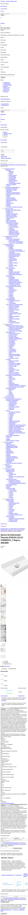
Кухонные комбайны (14, 406)
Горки (10, 508)
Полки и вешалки (13, 262)
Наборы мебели (13, 260)
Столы (10, 261)
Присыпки (11, 383)
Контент (5, 134)
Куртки (11, 478)
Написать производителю (8, 875)
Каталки (11, 296)
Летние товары (10, 500)
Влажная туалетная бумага (15, 338)
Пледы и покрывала (11, 199)
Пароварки (12, 405)
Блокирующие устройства (15, 282)
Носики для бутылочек (14, 430)
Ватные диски (12, 336)
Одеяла (8, 196)
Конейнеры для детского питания (17, 425)
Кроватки (8, 170)
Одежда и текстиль (9, 468)
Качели (11, 294)
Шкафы (11, 247)
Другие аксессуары (14, 234)
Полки (10, 320)
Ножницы (11, 345)
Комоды (8, 185)
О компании (6, 82)
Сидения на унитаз (14, 358)
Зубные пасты (12, 351)
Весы (10, 353)
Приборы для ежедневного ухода (14, 325)
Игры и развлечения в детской (13, 286)
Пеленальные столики (14, 253)
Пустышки (12, 341)
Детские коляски (9, 208)
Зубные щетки (12, 350)
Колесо (11, 174)
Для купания (12, 379)
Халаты (11, 367)
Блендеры (11, 408)
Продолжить (4, 913)
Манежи (11, 248)
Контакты (5, 91)
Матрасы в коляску (14, 232)
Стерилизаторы (13, 402)
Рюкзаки (11, 494)
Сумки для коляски (14, 227)
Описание (3, 803)
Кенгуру (11, 492)
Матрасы (8, 201)
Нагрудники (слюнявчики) (12, 435)
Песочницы (12, 509)
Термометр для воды (14, 369)
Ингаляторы (12, 342)
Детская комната (9, 244)
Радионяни (12, 278)
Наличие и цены (7, 133)
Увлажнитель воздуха (14, 300)
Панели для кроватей (14, 318)
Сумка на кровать (13, 312)
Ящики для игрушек (14, 273)
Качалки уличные (13, 513)
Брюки (10, 475)
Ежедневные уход (10, 332)
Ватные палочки (13, 334)
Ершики (11, 434)
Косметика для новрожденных (13, 375)
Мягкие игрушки (10, 444)
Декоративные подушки (15, 313)
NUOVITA (7, 666)
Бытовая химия (10, 396)
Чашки (10, 419)
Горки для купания (13, 372)
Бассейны (11, 510)
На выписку (9, 466)
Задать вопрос (4, 695)
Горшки (11, 356)
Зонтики (11, 228)
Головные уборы (10, 470)
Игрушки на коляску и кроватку (14, 463)
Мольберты (12, 298)
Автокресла (9, 237)
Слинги (11, 493)
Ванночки (11, 362)
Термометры (12, 343)
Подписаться (18, 875)
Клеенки (8, 205)
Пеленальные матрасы (14, 254)
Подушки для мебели (14, 322)
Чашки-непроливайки (14, 421)
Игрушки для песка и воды (15, 514)
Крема (10, 381)
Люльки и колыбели (11, 184)
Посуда (8, 410)
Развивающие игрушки (12, 447)
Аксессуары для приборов (15, 330)
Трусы (10, 496)
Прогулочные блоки (11, 221)
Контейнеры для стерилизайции (17, 432)
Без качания (12, 181)
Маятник (11, 171)
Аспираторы (12, 349)
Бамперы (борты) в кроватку (13, 193)
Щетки (11, 347)
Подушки (8, 195)
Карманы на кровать (14, 309)
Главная (2, 528)
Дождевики (12, 229)
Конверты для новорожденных (16, 476)
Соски (7, 438)
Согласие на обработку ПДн (19, 883)
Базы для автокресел (14, 240)
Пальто (11, 472)
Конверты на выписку (14, 480)
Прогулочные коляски (11, 216)
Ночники (11, 301)
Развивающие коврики (11, 446)
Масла (10, 380)
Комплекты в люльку (11, 190)
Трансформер (12, 176)
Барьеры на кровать (14, 279)
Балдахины (9, 191)
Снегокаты (12, 517)
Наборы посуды (13, 422)
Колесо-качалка (13, 175)
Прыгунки (11, 291)
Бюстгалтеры (12, 489)
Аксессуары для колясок (12, 223)
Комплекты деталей (14, 307)
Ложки (11, 417)
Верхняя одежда (10, 471)
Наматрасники (9, 203)
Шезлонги (11, 257)
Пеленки (8, 204)
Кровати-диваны (13, 180)
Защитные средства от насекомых (17, 385)
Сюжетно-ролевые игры (12, 457)
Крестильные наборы (11, 484)
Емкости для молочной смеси (16, 428)
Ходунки (11, 292)
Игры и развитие (9, 442)
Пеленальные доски (14, 256)
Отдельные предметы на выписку (17, 483)
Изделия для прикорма (14, 411)
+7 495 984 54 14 (5, 105)
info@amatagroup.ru (5, 99)
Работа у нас (6, 90)
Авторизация (4, 8)
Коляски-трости (10, 217)
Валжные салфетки (14, 337)
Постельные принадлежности (12, 187)
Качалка (11, 172)
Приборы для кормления (12, 400)
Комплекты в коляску (14, 233)
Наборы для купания (14, 373)
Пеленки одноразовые (14, 355)
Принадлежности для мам (12, 440)
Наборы (8, 439)
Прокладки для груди (14, 333)
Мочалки (11, 371)
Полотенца (12, 368)
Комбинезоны (12, 474)
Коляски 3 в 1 (9, 212)
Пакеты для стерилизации (15, 431)
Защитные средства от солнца (16, 386)
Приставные (12, 179)
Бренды (5, 132)
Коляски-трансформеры (12, 214)
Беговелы (11, 501)
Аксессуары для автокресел (13, 239)
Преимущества (7, 83)
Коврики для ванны (14, 360)
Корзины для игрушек (14, 271)
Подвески (8, 450)
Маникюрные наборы (14, 354)
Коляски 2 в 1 (9, 211)
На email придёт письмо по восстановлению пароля (13, 164)
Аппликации (12, 321)
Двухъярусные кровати (14, 183)
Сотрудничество (7, 85)
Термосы (11, 414)
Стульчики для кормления (15, 249)
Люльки (8, 219)
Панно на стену (13, 308)
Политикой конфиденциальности (11, 842)
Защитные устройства (14, 283)
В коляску (8, 467)
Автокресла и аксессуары (11, 236)
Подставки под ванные (15, 363)
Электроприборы (10, 299)
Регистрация (4, 6)
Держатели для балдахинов (13, 192)
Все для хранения (10, 268)
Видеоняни (12, 277)
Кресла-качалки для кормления (13, 398)
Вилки (10, 418)
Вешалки (11, 317)
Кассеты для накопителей (15, 328)
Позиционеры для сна (11, 200)
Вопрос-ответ (6, 87)
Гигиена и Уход (9, 324)
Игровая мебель (13, 265)
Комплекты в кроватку (12, 188)
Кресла (11, 266)
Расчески (11, 346)
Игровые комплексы (14, 503)
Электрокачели (13, 258)
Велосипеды (12, 504)
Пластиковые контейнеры (15, 274)
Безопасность (9, 275)
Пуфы (10, 314)
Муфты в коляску (13, 224)
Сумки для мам (13, 491)
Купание (8, 359)
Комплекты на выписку (15, 481)
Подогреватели (13, 401)
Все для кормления (9, 397)
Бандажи (11, 497)
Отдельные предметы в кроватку (14, 206)
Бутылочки (9, 436)
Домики (11, 507)
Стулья (11, 264)
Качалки (11, 295)
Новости (5, 86)
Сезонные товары (9, 499)
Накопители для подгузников (16, 326)
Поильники (12, 413)
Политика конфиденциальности (8, 883)
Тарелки (11, 415)
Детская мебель (10, 245)
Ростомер (11, 311)
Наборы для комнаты (14, 316)
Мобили (8, 448)
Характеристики (10, 803)
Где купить (6, 89)
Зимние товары (10, 516)
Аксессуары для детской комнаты (14, 304)
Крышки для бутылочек (15, 427)
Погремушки (9, 451)
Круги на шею (12, 366)
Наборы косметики (14, 384)
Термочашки (12, 423)
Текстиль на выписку (11, 479)
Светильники (12, 303)
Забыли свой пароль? (6, 158)
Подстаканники (13, 225)
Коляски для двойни (11, 215)
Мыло (10, 376)
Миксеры (11, 409)
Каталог (7, 528)
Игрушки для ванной (14, 364)
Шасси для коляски (11, 220)
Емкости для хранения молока (16, 426)
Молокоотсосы (12, 404)
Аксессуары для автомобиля (16, 242)
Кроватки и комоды (10, 168)
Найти (2, 15)
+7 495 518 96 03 (5, 103)
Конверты (7, 464)
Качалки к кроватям (14, 305)
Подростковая (12, 178)
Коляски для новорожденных (13, 210)
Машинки (8, 443)
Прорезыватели (13, 340)
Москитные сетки (13, 230)
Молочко (11, 394)
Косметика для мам (11, 388)
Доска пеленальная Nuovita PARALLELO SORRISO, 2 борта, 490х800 (12, 530)
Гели (10, 390)
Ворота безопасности (14, 281)
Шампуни (11, 377)
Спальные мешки (10, 197)
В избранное (21, 695)
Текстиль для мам (10, 488)
